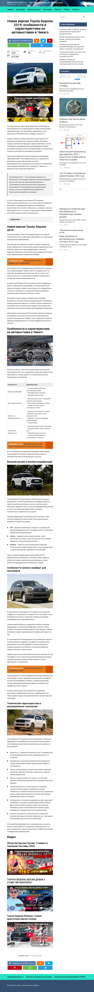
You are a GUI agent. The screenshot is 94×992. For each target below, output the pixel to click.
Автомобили (20, 9)
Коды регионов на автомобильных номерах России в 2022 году (71, 239)
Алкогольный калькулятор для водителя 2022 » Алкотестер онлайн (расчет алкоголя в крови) (72, 155)
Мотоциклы (48, 9)
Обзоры (66, 9)
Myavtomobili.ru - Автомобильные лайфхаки (35, 2)
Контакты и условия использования (39, 977)
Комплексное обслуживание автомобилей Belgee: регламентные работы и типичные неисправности (71, 47)
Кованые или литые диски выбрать (72, 120)
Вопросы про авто (34, 9)
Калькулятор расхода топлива (69, 84)
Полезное (75, 9)
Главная (10, 9)
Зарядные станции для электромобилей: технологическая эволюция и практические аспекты (71, 62)
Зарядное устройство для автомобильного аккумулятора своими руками (72, 213)
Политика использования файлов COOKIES (70, 977)
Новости (58, 9)
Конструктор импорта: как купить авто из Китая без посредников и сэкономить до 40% (72, 54)
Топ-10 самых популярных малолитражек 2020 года (72, 174)
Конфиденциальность (15, 977)
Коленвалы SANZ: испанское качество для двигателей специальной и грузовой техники (72, 32)
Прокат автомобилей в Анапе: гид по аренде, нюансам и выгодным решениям (72, 39)
